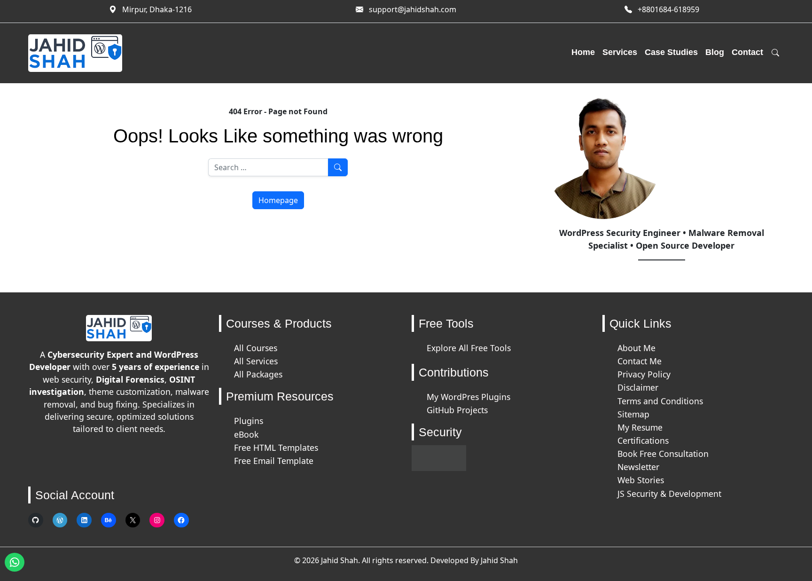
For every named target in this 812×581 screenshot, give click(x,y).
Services (619, 52)
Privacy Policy (644, 374)
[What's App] (14, 562)
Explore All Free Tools (469, 347)
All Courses (255, 347)
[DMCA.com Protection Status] (439, 457)
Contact (747, 52)
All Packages (258, 374)
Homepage (278, 200)
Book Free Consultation (663, 453)
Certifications (643, 440)
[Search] (775, 53)
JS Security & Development (669, 493)
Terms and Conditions (660, 401)
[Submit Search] (338, 167)
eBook (246, 434)
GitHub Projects (457, 410)
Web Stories (640, 480)
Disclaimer (637, 387)
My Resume (640, 427)
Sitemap (633, 414)
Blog (714, 52)
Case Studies (671, 52)
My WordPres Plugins (468, 396)
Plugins (248, 420)
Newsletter (638, 466)
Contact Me (639, 361)
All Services (256, 361)
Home (583, 52)
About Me (636, 347)
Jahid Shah (499, 560)
